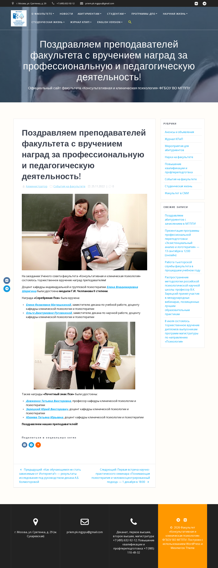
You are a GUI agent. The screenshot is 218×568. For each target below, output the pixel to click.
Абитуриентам (88, 13)
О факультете (42, 13)
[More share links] (38, 445)
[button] (130, 22)
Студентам (115, 13)
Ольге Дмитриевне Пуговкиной (49, 313)
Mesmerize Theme (182, 548)
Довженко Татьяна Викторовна (48, 401)
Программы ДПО (143, 13)
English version (109, 22)
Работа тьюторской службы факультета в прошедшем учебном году (182, 266)
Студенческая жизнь (47, 22)
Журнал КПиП (80, 22)
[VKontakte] (6, 280)
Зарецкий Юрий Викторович (47, 409)
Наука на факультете (179, 157)
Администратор (36, 186)
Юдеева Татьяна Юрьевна (44, 417)
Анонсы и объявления (179, 132)
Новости (66, 13)
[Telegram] (31, 445)
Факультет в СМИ (177, 193)
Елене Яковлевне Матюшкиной (48, 305)
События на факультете (69, 186)
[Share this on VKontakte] (24, 445)
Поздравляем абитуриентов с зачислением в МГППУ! (180, 219)
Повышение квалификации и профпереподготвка (179, 168)
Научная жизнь (174, 13)
